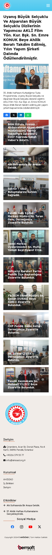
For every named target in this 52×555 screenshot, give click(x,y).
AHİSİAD (8, 479)
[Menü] (48, 5)
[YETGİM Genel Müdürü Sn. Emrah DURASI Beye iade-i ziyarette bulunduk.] (26, 297)
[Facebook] (12, 527)
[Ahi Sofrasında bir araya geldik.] (26, 160)
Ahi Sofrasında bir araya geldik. (23, 505)
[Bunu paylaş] (6, 115)
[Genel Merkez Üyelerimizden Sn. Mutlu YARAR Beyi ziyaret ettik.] (26, 242)
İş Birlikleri (8, 483)
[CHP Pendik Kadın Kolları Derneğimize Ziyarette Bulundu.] (26, 325)
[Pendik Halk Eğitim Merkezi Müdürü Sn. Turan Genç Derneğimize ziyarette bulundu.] (26, 215)
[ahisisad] (6, 5)
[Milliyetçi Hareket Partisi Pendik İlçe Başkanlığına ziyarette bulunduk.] (26, 270)
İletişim (7, 487)
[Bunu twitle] (13, 115)
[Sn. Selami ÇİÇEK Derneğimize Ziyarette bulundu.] (26, 352)
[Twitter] (39, 527)
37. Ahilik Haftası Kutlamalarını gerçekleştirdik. (22, 512)
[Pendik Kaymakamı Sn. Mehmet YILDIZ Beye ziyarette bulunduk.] (26, 380)
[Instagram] (21, 527)
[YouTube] (30, 527)
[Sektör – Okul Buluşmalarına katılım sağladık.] (26, 187)
